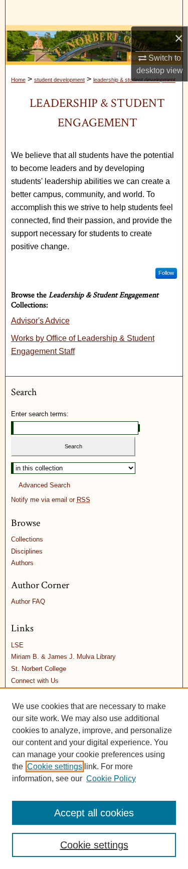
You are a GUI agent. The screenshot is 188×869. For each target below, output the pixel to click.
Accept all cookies (94, 812)
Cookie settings (54, 766)
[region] (94, 778)
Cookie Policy (111, 778)
